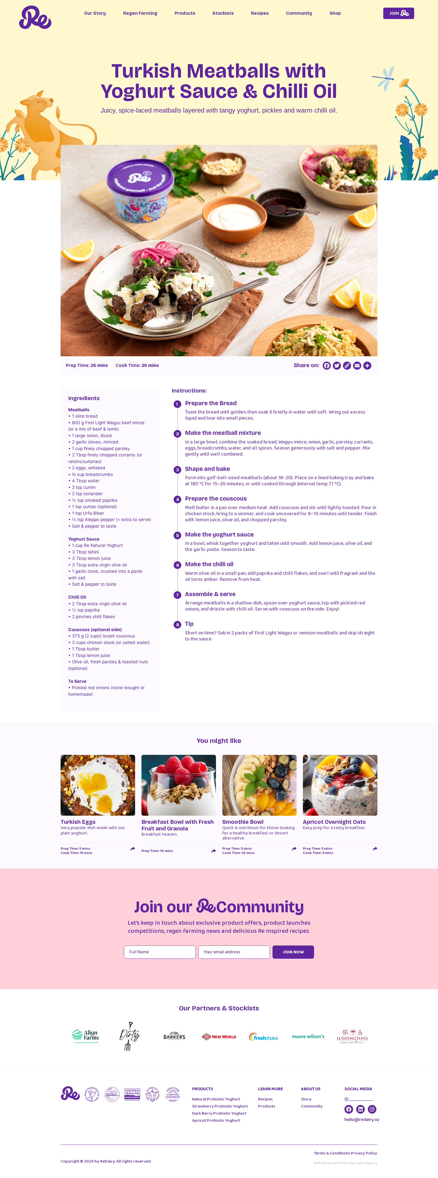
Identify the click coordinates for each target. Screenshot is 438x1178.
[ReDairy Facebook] (348, 1109)
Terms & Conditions (332, 1153)
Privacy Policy (364, 1153)
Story (306, 1099)
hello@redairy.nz (361, 1119)
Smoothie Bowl (243, 822)
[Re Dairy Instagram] (372, 1109)
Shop (335, 13)
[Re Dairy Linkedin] (360, 1109)
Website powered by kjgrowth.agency (345, 1163)
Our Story (95, 13)
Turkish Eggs (78, 822)
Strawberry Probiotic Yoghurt (220, 1106)
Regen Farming (140, 13)
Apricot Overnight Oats (334, 822)
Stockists (223, 13)
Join (394, 13)
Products (185, 13)
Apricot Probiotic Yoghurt (216, 1120)
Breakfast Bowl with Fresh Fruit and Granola (177, 825)
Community (299, 13)
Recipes (260, 13)
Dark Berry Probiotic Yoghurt (219, 1113)
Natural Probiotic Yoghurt (216, 1099)
